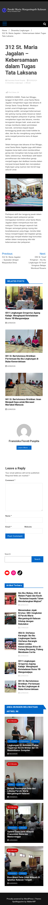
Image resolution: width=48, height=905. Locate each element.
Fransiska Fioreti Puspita (16, 80)
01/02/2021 (13, 883)
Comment (10, 480)
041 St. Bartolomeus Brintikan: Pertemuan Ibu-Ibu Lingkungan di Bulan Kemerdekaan (21, 359)
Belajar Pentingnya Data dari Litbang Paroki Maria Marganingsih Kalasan (21, 791)
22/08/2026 (11, 323)
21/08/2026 (11, 409)
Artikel (11, 784)
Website (28, 527)
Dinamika (12, 741)
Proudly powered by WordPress (20, 899)
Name (8, 516)
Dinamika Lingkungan (15, 83)
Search (8, 554)
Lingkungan (24, 741)
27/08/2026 (24, 628)
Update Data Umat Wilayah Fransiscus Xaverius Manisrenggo (20, 834)
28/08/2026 (24, 605)
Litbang (35, 741)
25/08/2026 (24, 656)
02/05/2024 (32, 80)
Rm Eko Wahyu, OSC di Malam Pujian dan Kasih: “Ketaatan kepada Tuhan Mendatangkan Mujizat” (30, 597)
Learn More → (24, 448)
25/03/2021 (13, 797)
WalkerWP (31, 901)
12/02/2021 (13, 840)
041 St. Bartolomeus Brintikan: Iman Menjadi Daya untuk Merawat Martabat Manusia (23, 402)
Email (8, 527)
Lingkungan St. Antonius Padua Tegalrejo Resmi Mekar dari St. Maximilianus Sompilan (23, 748)
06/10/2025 (13, 754)
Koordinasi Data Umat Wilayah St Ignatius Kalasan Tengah (23, 878)
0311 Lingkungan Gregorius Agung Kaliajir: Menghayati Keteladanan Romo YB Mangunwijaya (22, 316)
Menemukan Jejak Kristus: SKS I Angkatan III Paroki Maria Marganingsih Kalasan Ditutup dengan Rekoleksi (30, 617)
